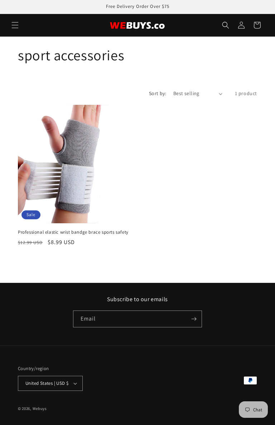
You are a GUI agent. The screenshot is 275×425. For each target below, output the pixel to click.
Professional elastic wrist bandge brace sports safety (73, 232)
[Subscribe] (194, 318)
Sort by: (157, 93)
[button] (15, 25)
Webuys (40, 408)
